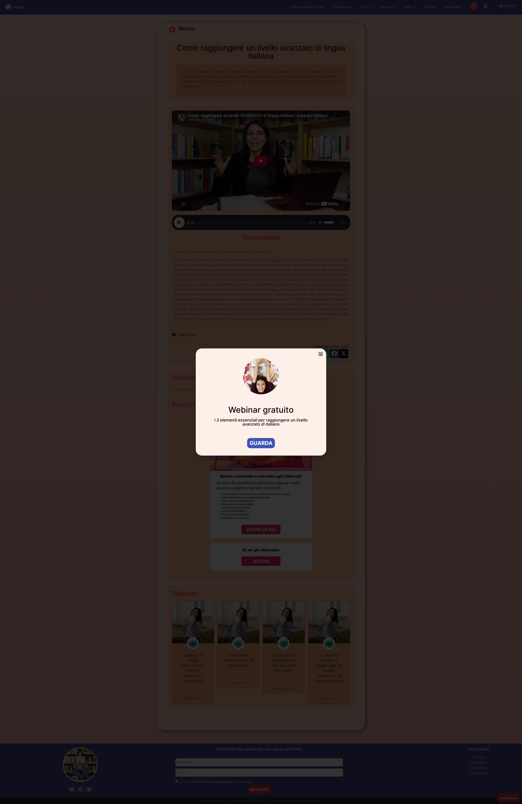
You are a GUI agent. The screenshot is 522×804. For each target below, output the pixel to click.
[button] (320, 354)
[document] (261, 402)
